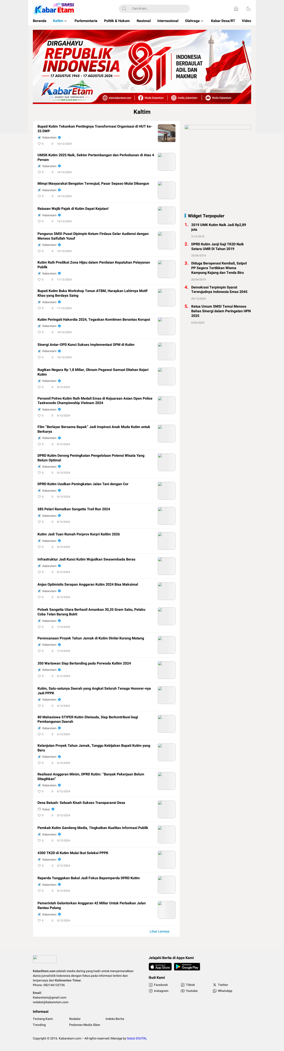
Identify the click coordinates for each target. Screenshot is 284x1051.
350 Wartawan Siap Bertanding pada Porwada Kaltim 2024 (84, 663)
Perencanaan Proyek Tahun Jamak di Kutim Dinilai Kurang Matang (90, 638)
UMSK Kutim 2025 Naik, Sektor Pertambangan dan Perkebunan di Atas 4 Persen (95, 157)
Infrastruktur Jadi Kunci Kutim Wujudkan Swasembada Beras (86, 559)
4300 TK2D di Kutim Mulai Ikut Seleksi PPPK (72, 853)
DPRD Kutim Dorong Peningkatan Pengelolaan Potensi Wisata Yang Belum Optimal (90, 458)
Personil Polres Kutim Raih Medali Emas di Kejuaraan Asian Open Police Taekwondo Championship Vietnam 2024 (94, 401)
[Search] (124, 8)
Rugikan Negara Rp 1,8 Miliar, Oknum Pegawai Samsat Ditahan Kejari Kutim (92, 372)
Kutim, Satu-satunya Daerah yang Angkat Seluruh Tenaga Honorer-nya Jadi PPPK (94, 691)
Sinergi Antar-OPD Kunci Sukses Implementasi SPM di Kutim (85, 344)
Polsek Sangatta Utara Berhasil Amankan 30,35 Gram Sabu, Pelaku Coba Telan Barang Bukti (91, 612)
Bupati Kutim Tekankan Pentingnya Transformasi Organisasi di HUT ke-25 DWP (94, 129)
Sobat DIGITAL (137, 1038)
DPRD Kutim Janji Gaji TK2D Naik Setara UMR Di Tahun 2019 (217, 246)
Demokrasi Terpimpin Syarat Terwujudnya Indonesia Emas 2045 (219, 289)
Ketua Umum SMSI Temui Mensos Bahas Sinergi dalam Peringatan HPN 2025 (221, 311)
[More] (152, 144)
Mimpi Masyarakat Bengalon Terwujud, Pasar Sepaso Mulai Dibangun (93, 183)
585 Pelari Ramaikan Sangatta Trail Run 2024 (73, 509)
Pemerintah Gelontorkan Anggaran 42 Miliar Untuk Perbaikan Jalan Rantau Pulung (91, 905)
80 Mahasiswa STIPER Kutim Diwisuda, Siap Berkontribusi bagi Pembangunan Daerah (87, 719)
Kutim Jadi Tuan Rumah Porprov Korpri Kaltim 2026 (78, 534)
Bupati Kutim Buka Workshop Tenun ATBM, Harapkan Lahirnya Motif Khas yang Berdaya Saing (92, 293)
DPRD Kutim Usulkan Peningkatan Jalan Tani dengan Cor (82, 484)
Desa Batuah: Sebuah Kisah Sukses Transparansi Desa (81, 803)
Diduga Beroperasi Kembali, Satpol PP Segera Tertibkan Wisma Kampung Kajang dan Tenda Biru (219, 268)
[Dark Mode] (248, 8)
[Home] (236, 8)
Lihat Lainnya (159, 931)
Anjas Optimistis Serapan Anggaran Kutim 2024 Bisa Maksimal (87, 584)
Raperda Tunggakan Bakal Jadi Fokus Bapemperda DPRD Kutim (88, 878)
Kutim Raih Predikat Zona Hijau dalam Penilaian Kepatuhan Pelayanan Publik (93, 265)
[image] (167, 133)
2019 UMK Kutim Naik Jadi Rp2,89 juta (218, 227)
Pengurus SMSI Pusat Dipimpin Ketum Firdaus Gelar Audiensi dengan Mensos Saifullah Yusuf (93, 236)
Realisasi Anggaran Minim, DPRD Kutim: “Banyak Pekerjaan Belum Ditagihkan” (90, 776)
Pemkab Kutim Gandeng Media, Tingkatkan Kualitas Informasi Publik (92, 828)
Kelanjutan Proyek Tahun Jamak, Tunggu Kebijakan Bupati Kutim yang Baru (93, 748)
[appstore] (160, 967)
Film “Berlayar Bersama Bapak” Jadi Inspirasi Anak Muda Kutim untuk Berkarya (93, 429)
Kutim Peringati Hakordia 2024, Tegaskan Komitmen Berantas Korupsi (93, 319)
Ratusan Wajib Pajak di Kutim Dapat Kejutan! (72, 208)
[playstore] (187, 967)
